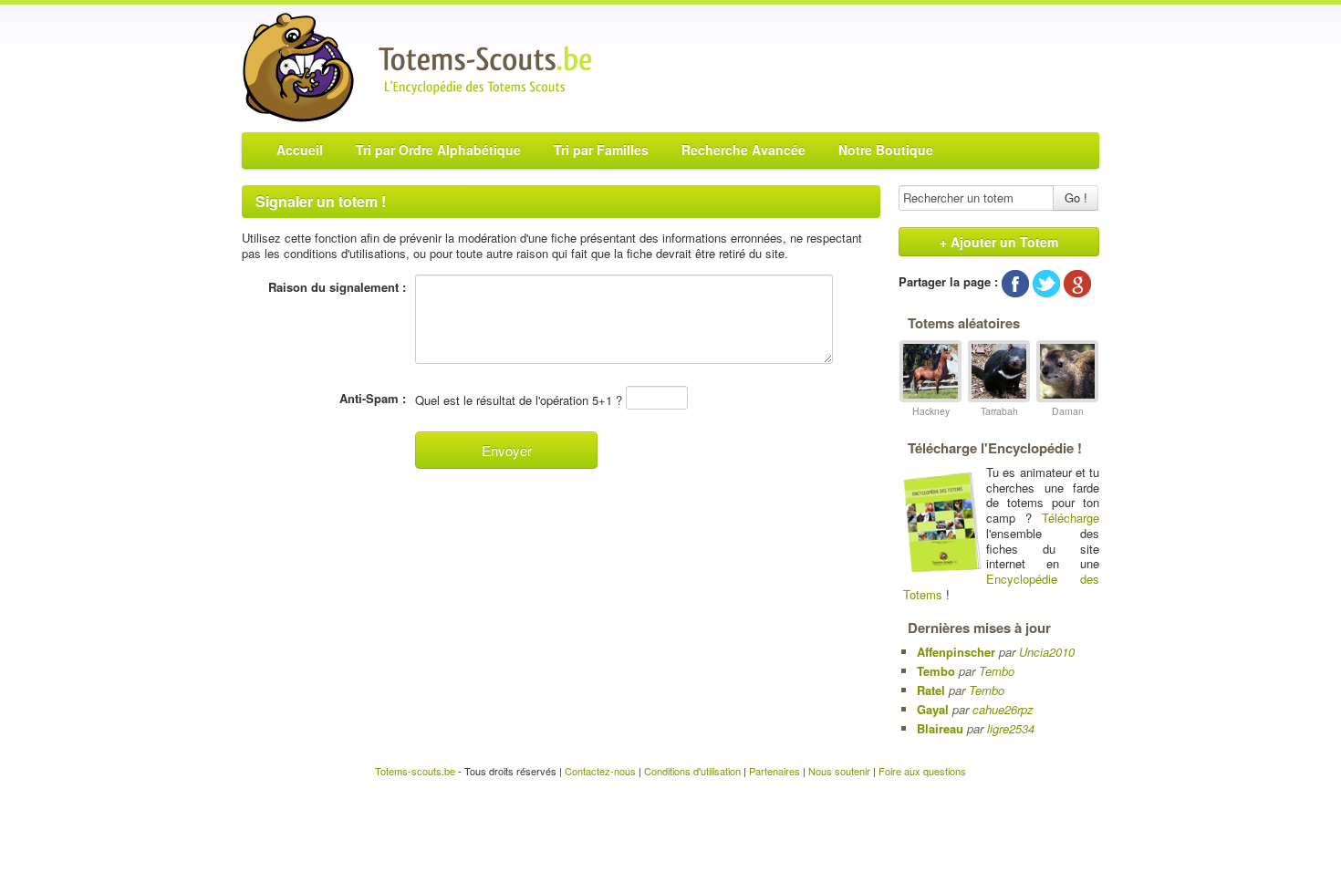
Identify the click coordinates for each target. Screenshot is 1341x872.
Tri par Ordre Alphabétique (438, 149)
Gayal (933, 709)
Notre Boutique (885, 149)
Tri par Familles (601, 149)
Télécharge (1070, 517)
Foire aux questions (922, 770)
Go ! (1076, 197)
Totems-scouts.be (415, 770)
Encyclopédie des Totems (1001, 586)
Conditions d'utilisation (692, 770)
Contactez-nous (600, 770)
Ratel (931, 690)
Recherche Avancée (743, 149)
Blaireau (940, 728)
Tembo (936, 671)
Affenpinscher (956, 651)
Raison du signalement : (337, 287)
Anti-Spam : (372, 398)
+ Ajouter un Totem (999, 242)
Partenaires (774, 770)
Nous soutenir (839, 770)
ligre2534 (1010, 728)
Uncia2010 (1047, 651)
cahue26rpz (1003, 709)
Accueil (299, 149)
